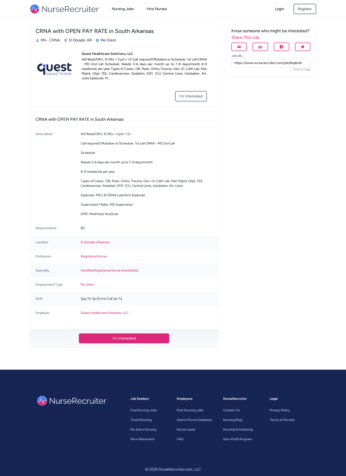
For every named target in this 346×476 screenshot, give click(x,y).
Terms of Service (282, 420)
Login (279, 9)
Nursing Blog (232, 420)
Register (305, 9)
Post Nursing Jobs (190, 410)
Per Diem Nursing (143, 430)
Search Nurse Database (194, 420)
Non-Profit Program (237, 439)
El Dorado (88, 242)
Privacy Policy (280, 410)
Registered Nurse (94, 256)
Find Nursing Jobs (143, 410)
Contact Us (231, 410)
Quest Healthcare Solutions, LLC (105, 313)
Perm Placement (142, 439)
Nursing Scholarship (238, 430)
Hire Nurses (157, 9)
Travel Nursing (141, 420)
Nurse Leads (186, 430)
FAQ (180, 439)
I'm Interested (191, 96)
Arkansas (103, 242)
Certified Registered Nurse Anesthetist (109, 270)
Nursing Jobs (123, 9)
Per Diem (87, 285)
